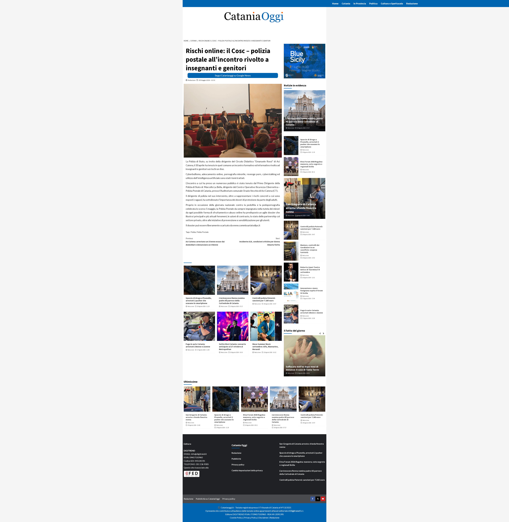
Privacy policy (238, 464)
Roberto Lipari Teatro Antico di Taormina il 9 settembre (310, 269)
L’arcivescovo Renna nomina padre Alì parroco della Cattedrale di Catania (232, 300)
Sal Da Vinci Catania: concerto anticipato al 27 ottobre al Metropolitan (232, 347)
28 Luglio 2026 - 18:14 (305, 373)
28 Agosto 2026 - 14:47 (270, 304)
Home (335, 3)
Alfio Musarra (292, 373)
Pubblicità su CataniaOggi (208, 498)
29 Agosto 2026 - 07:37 (236, 306)
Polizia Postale (203, 232)
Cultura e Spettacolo (392, 3)
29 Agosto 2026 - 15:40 (303, 215)
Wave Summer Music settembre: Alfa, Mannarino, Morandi (265, 347)
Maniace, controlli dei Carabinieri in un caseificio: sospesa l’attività (309, 249)
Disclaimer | (264, 517)
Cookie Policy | (237, 517)
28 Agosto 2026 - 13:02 (308, 258)
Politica (373, 3)
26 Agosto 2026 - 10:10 (236, 352)
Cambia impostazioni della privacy (247, 470)
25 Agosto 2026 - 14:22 (270, 352)
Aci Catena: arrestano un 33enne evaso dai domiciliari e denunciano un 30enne (205, 241)
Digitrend (295, 511)
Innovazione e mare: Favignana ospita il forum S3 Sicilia (311, 290)
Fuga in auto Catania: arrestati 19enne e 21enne (198, 345)
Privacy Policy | (251, 517)
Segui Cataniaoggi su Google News (233, 75)
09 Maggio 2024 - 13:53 (207, 80)
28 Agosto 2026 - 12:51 (308, 278)
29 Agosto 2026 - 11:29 (203, 306)
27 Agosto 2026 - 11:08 (203, 350)
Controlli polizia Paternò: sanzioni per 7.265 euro (263, 299)
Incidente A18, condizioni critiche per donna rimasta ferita (259, 241)
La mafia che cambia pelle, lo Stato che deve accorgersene (304, 368)
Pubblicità (236, 459)
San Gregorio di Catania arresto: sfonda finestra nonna (301, 208)
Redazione (412, 3)
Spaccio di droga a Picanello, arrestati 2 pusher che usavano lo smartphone (199, 300)
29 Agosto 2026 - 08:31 (308, 172)
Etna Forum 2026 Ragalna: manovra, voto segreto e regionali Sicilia (311, 164)
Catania (346, 3)
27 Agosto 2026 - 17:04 (308, 298)
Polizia (193, 232)
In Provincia (360, 3)
